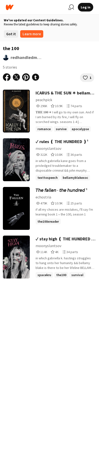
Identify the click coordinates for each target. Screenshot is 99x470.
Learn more (32, 34)
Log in (85, 7)
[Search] (71, 7)
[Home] (35, 7)
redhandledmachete (31, 57)
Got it (11, 34)
